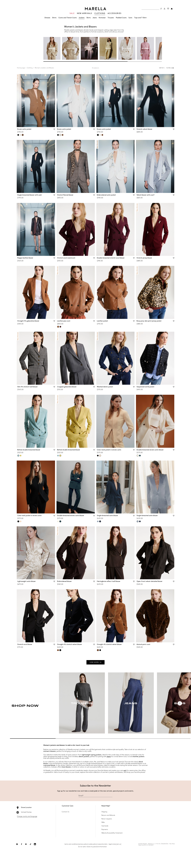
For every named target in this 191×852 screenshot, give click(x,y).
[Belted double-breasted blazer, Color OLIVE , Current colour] (60, 455)
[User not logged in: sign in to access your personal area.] (165, 9)
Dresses (47, 17)
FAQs (103, 822)
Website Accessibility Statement (112, 833)
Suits (130, 17)
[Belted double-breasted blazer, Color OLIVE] (20, 455)
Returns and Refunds (108, 815)
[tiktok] (30, 844)
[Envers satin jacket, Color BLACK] (18, 135)
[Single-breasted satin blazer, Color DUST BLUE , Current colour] (137, 521)
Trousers (111, 17)
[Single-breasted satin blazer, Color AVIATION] (140, 521)
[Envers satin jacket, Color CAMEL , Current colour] (22, 135)
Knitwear (102, 17)
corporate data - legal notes (106, 844)
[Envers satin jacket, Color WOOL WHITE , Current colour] (60, 135)
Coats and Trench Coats (67, 17)
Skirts (88, 17)
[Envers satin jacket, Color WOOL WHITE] (20, 135)
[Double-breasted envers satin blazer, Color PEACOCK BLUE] (140, 455)
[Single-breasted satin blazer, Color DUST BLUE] (98, 521)
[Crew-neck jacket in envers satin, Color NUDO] (20, 521)
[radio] (51, 48)
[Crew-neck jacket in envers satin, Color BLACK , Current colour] (18, 521)
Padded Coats (121, 17)
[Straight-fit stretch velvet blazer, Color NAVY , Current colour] (60, 650)
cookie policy (92, 844)
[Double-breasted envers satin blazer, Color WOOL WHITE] (58, 521)
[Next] (180, 703)
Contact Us (65, 811)
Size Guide (104, 826)
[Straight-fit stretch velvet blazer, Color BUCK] (58, 650)
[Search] (161, 9)
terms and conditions (71, 844)
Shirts (54, 17)
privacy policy (83, 844)
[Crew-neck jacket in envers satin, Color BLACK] (98, 455)
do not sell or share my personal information (92, 846)
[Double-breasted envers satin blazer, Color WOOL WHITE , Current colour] (137, 455)
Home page (21, 68)
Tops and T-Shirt (140, 17)
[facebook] (21, 844)
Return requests (106, 818)
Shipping (104, 811)
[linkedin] (35, 844)
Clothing (30, 68)
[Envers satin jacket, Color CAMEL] (62, 135)
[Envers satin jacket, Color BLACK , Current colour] (98, 135)
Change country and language (27, 816)
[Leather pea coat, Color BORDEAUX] (60, 327)
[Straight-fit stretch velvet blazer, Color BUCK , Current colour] (98, 650)
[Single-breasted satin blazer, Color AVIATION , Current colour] (100, 521)
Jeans (95, 17)
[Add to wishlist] (54, 129)
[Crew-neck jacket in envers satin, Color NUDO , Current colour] (100, 455)
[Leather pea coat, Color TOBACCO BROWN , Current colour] (58, 327)
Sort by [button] (161, 68)
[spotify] (26, 844)
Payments (104, 829)
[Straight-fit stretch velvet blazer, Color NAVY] (100, 650)
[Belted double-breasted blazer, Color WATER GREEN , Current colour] (18, 455)
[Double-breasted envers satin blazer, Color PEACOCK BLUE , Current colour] (60, 521)
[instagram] (17, 844)
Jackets (81, 17)
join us (119, 844)
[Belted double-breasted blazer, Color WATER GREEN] (58, 455)
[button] (170, 68)
